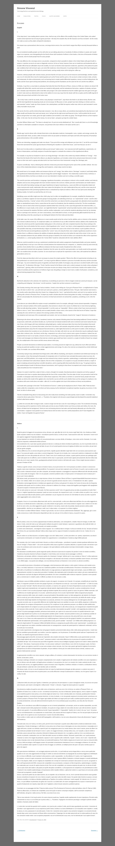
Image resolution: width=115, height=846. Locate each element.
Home (18, 16)
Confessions (21, 830)
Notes (65, 16)
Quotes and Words (54, 16)
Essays (44, 16)
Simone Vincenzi (26, 8)
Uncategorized (32, 819)
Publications (27, 16)
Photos (36, 16)
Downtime (94, 830)
